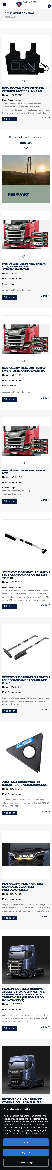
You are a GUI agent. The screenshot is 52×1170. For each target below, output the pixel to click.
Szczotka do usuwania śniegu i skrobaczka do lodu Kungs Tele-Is (26, 575)
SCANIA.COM (29, 2)
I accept (26, 1142)
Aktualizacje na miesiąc (19, 13)
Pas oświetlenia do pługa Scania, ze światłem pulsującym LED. (22, 887)
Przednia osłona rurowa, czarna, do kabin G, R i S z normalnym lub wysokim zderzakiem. (22, 1103)
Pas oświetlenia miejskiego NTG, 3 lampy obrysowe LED (24, 370)
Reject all (26, 1152)
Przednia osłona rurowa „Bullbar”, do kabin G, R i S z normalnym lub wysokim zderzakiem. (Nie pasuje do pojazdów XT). (23, 994)
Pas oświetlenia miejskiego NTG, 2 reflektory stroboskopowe (24, 266)
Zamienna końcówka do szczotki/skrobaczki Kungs (24, 783)
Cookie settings (26, 1162)
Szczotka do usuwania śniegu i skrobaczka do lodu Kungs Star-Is (26, 680)
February (18, 194)
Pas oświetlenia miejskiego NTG (24, 472)
